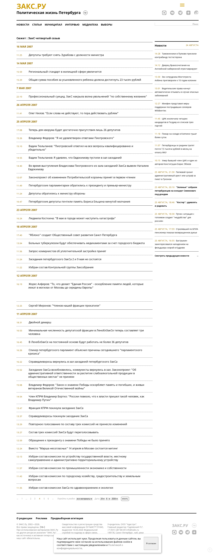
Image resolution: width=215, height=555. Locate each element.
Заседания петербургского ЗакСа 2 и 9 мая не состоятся (65, 259)
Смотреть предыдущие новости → (177, 255)
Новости (23, 24)
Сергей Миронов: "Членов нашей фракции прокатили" (64, 305)
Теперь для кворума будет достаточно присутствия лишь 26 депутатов (74, 130)
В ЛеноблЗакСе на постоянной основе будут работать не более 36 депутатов (78, 342)
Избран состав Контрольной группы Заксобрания (61, 267)
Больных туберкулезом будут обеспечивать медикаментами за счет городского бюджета (87, 243)
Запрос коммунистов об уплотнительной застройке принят (67, 251)
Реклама (41, 518)
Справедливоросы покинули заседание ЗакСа (58, 416)
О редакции (24, 518)
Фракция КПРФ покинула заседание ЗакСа (56, 408)
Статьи (37, 24)
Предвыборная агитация (67, 518)
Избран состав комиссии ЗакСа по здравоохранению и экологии (71, 487)
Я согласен (151, 543)
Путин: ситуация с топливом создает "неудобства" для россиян (174, 217)
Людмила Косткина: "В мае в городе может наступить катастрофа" (72, 218)
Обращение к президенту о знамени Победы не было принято (69, 440)
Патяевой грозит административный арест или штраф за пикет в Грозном (175, 175)
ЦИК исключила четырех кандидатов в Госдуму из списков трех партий (174, 122)
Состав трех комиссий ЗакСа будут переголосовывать (64, 432)
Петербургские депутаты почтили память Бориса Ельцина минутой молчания (79, 201)
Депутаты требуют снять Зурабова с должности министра (66, 55)
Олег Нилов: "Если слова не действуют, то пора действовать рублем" (73, 113)
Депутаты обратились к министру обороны (57, 193)
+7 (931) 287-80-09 (117, 529)
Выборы (106, 24)
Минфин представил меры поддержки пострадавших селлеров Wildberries (173, 107)
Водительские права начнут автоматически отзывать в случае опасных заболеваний (176, 92)
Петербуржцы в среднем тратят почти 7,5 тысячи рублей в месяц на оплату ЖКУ (175, 149)
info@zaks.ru (132, 529)
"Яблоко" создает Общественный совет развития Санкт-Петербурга (73, 235)
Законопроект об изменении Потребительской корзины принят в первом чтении (82, 177)
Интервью (72, 24)
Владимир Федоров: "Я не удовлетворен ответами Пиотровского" (71, 138)
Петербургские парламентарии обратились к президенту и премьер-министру (80, 185)
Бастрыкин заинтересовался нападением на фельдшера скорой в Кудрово (171, 244)
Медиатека (90, 24)
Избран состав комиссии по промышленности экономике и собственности (78, 468)
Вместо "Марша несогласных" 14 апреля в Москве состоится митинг (73, 448)
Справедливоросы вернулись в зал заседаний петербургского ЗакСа (73, 361)
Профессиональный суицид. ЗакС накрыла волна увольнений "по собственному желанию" (88, 96)
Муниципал (53, 24)
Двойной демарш (40, 322)
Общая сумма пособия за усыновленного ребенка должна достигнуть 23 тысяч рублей (85, 79)
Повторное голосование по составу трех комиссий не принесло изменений (78, 424)
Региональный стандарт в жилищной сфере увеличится (65, 71)
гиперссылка (49, 535)
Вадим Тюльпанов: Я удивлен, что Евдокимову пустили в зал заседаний (75, 157)
